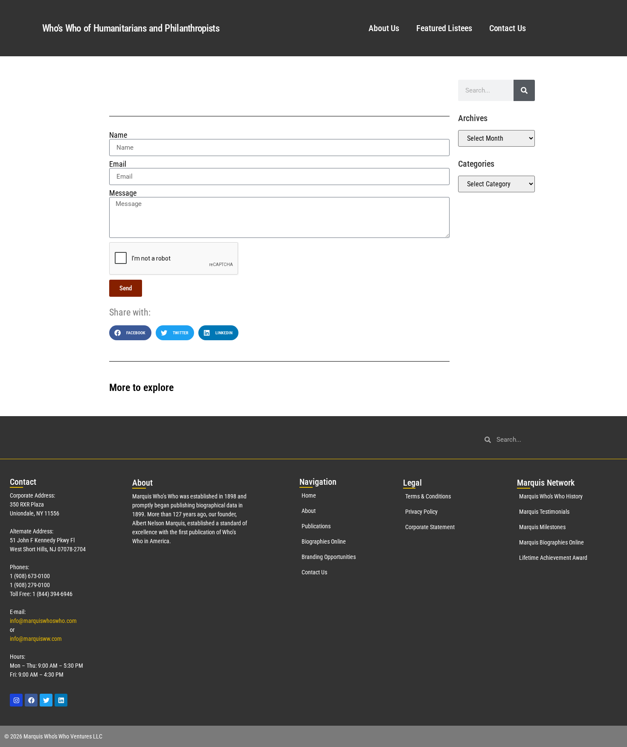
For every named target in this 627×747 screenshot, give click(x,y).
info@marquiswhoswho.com (43, 620)
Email (117, 164)
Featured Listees (444, 28)
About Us (384, 28)
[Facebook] (31, 700)
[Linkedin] (61, 700)
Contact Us (507, 28)
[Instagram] (16, 700)
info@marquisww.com (36, 638)
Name (118, 135)
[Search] (524, 90)
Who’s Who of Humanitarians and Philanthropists (130, 28)
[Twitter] (46, 700)
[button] (130, 332)
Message (122, 193)
